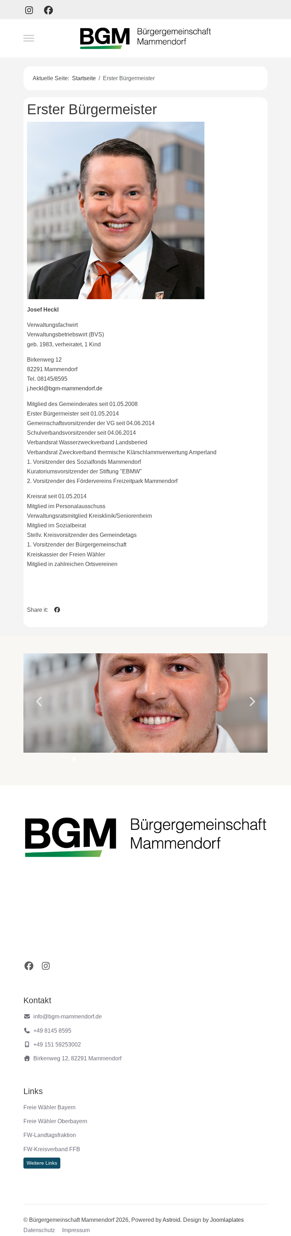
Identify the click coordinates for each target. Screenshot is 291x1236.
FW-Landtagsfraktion (49, 1135)
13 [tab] (167, 761)
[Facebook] (48, 10)
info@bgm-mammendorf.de (67, 1016)
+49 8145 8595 (52, 1031)
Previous (39, 701)
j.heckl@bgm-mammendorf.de (65, 388)
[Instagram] (28, 10)
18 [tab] (213, 761)
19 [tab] (222, 761)
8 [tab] (120, 761)
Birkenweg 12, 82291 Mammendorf (77, 1058)
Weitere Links (42, 1163)
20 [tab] (232, 761)
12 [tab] (158, 761)
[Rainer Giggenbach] (145, 703)
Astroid (171, 1220)
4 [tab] (84, 761)
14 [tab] (176, 761)
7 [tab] (111, 761)
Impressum (76, 1230)
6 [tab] (102, 761)
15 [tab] (185, 761)
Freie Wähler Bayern (49, 1107)
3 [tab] (74, 761)
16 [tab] (195, 761)
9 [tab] (130, 761)
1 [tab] (56, 761)
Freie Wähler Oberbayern (55, 1121)
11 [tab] (148, 761)
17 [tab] (204, 761)
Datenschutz (39, 1230)
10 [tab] (139, 761)
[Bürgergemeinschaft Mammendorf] (145, 38)
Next (251, 701)
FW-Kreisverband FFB (51, 1149)
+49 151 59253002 (57, 1045)
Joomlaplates (227, 1220)
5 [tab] (93, 761)
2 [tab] (65, 761)
